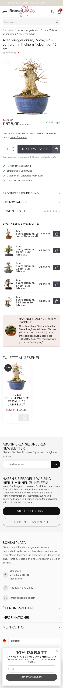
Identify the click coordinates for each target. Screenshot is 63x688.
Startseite (8, 30)
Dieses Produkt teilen (43, 156)
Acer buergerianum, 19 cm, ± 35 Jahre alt (16, 399)
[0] (59, 11)
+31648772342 (27, 339)
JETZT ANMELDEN (31, 677)
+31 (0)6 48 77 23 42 (21, 587)
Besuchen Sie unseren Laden (31, 522)
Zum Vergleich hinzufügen (16, 156)
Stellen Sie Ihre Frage (31, 511)
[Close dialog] (57, 651)
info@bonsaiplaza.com (32, 336)
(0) (19, 52)
